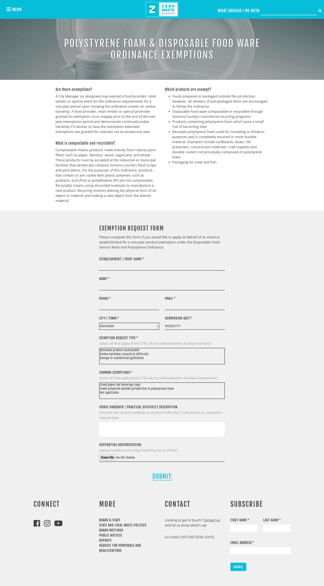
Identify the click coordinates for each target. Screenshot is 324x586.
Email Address (241, 543)
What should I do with (239, 10)
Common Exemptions (114, 372)
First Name (238, 520)
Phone (104, 298)
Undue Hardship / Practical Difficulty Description (138, 407)
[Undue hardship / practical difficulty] (162, 354)
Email (169, 298)
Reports (105, 540)
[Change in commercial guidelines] (162, 358)
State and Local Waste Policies (122, 525)
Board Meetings (111, 530)
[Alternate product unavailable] (162, 350)
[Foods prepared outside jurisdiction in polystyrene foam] (162, 389)
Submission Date (177, 318)
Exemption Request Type (117, 338)
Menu (16, 9)
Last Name (270, 520)
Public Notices (110, 535)
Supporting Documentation (120, 445)
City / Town (108, 318)
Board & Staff (109, 520)
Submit (162, 476)
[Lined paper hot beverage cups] (162, 385)
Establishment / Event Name (120, 259)
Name (103, 279)
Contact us (211, 520)
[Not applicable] (162, 393)
